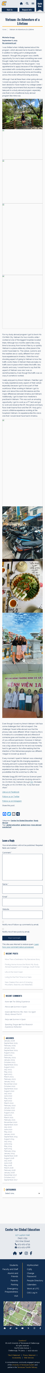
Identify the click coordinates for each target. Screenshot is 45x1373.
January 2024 (9, 1060)
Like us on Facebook (10, 792)
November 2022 (10, 1084)
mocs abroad (36, 825)
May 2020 (8, 1132)
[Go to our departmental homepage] (15, 1254)
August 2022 (9, 1091)
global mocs (25, 825)
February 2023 (10, 1079)
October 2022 (9, 1086)
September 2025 (11, 1043)
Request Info (27, 9)
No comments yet (9, 43)
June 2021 (8, 1115)
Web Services (29, 1358)
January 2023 (9, 1082)
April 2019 (8, 1149)
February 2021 (9, 1120)
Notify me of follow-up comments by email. (20, 924)
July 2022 (8, 1093)
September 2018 (10, 1156)
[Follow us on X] (28, 1328)
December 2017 (10, 1175)
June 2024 (8, 1055)
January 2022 (9, 1108)
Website (5, 909)
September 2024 (11, 1050)
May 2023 (8, 1072)
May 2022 (8, 1098)
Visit (16, 1296)
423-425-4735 (23, 1244)
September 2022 (11, 1089)
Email (5, 897)
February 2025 (10, 1046)
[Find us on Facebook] (40, 1328)
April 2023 (8, 1074)
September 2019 (10, 1137)
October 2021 (9, 1110)
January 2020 (9, 1134)
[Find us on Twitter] (21, 1254)
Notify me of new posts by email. (16, 932)
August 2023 (9, 1067)
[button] (27, 4)
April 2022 (8, 1101)
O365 (29, 1269)
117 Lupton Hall (22, 1235)
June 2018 (8, 1163)
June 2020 (8, 1129)
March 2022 (9, 1103)
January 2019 (9, 1153)
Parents (14, 1280)
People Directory (35, 1280)
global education (13, 825)
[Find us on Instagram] (26, 1254)
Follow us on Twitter (10, 796)
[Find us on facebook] (31, 1254)
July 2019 (8, 1141)
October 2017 (9, 1177)
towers (7, 1012)
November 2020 (10, 1122)
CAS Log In (32, 1292)
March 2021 (8, 1117)
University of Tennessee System (23, 1365)
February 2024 (10, 1058)
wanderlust (6, 827)
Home (4, 29)
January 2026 (9, 1041)
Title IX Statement (14, 1355)
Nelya (7, 1019)
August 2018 (9, 1158)
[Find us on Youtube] (22, 1328)
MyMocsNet (32, 1265)
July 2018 (8, 1161)
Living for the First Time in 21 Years (18, 977)
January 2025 (9, 1048)
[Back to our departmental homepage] (5, 1328)
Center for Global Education (22, 820)
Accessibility (16, 1358)
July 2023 (8, 1070)
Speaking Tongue (11, 1025)
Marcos (8, 1007)
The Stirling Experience (21, 1002)
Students (14, 1265)
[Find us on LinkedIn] (16, 1328)
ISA (31, 782)
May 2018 (8, 1165)
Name (5, 884)
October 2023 (9, 1062)
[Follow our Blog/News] (11, 1328)
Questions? (22, 1341)
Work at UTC (33, 1288)
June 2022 (8, 1096)
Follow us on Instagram (12, 801)
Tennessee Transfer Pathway (27, 1367)
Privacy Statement (29, 1355)
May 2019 (8, 1146)
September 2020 (11, 1125)
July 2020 (8, 1127)
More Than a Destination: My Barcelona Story (22, 959)
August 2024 (9, 1053)
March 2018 (8, 1168)
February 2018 (10, 1170)
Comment (7, 852)
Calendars (31, 1284)
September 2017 (10, 1180)
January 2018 (9, 1173)
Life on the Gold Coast (14, 972)
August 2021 (9, 1113)
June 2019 (8, 1144)
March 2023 (9, 1077)
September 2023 (11, 1065)
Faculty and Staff (10, 1269)
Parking (14, 1284)
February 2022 (10, 1105)
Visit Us (9, 9)
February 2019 (10, 1151)
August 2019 (9, 1139)
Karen (7, 1002)
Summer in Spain (20, 1007)
